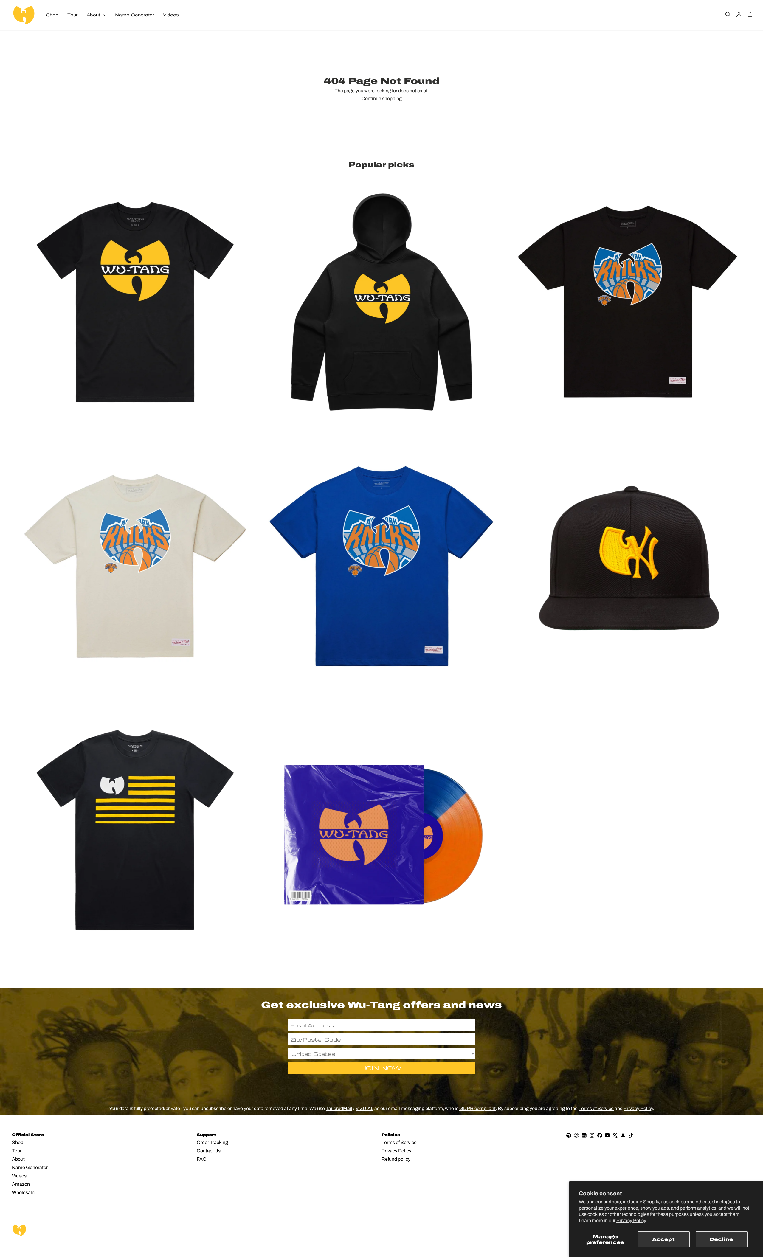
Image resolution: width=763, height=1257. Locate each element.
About (94, 15)
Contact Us (209, 1150)
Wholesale (23, 1192)
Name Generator (134, 15)
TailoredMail (339, 1108)
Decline (721, 1239)
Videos (171, 15)
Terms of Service (596, 1108)
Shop (52, 15)
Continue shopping (382, 98)
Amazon (21, 1184)
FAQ (202, 1159)
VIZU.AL (364, 1108)
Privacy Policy (631, 1220)
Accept (663, 1239)
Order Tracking (212, 1142)
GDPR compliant (477, 1108)
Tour (72, 15)
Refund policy (396, 1159)
